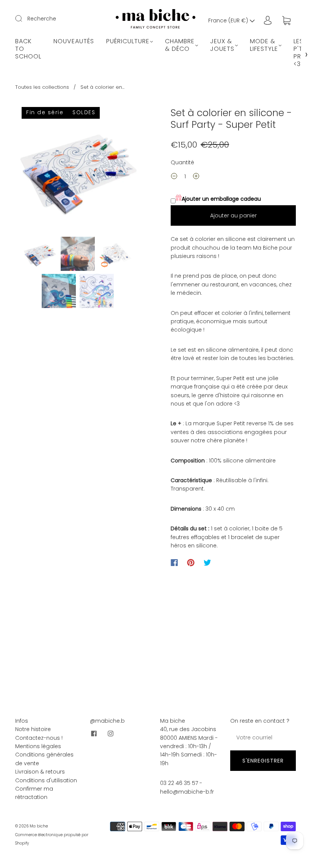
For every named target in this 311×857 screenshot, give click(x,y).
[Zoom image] (78, 170)
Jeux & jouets (222, 45)
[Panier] (286, 20)
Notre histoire (33, 729)
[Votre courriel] (263, 737)
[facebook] (93, 733)
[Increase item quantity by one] (196, 177)
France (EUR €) (229, 20)
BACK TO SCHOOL (28, 49)
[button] (28, 170)
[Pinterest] (190, 562)
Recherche (41, 18)
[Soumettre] (23, 18)
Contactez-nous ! (39, 738)
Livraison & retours (40, 771)
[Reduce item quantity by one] (174, 177)
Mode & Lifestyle (264, 45)
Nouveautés (73, 41)
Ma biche (39, 826)
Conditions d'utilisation (46, 780)
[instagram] (110, 733)
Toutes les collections (42, 87)
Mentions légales (38, 746)
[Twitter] (207, 562)
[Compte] (268, 20)
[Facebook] (174, 562)
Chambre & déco (180, 45)
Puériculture (127, 41)
